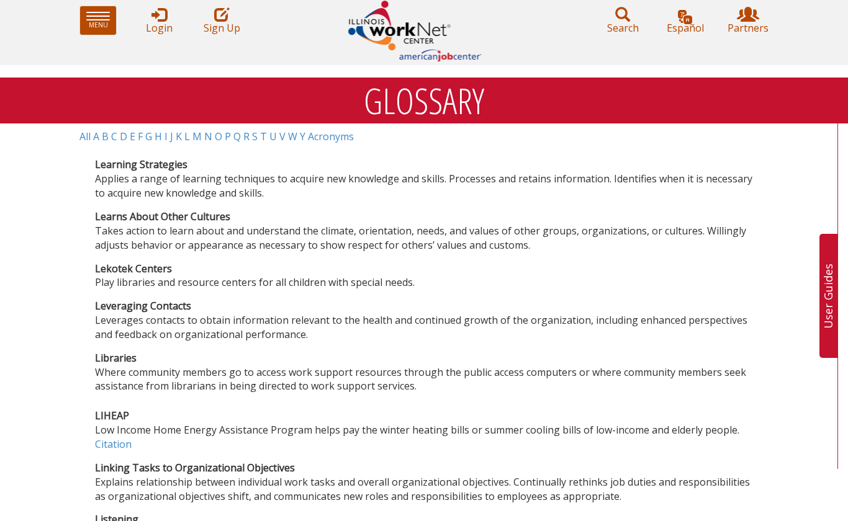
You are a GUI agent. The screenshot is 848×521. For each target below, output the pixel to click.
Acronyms (331, 136)
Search (623, 28)
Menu (103, 20)
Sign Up (222, 28)
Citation (113, 444)
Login (159, 28)
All (85, 136)
